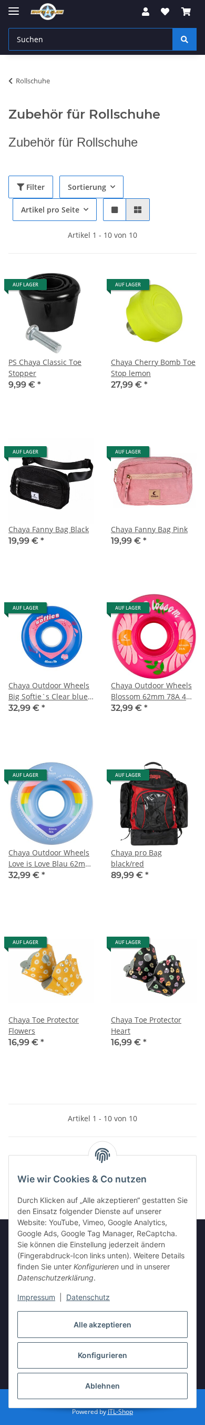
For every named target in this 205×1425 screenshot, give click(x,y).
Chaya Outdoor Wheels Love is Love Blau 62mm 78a (50, 858)
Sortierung (87, 187)
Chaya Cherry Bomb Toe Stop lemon (153, 367)
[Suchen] (184, 39)
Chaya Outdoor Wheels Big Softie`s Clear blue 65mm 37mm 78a (48, 691)
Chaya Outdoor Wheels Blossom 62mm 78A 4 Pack (151, 691)
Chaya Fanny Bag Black (48, 529)
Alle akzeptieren (102, 1324)
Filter (34, 187)
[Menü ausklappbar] (13, 6)
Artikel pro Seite (50, 210)
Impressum (36, 1297)
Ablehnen (102, 1385)
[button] (145, 11)
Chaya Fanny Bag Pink (149, 529)
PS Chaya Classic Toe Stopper (44, 367)
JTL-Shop (120, 1411)
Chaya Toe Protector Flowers (43, 1025)
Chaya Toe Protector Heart (146, 1025)
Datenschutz (88, 1297)
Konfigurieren (102, 1355)
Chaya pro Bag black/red (136, 858)
